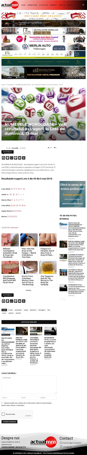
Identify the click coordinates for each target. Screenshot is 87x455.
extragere (41, 310)
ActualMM (15, 148)
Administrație (5, 334)
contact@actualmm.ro (72, 443)
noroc (4, 313)
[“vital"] (73, 194)
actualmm (18, 310)
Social (19, 119)
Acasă (3, 85)
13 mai (10, 310)
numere (11, 313)
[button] (83, 5)
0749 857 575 (67, 447)
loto (48, 310)
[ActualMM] (3, 148)
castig (26, 310)
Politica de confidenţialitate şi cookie (58, 453)
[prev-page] (61, 299)
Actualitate (10, 85)
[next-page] (64, 299)
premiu (18, 313)
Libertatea (14, 227)
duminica (33, 310)
